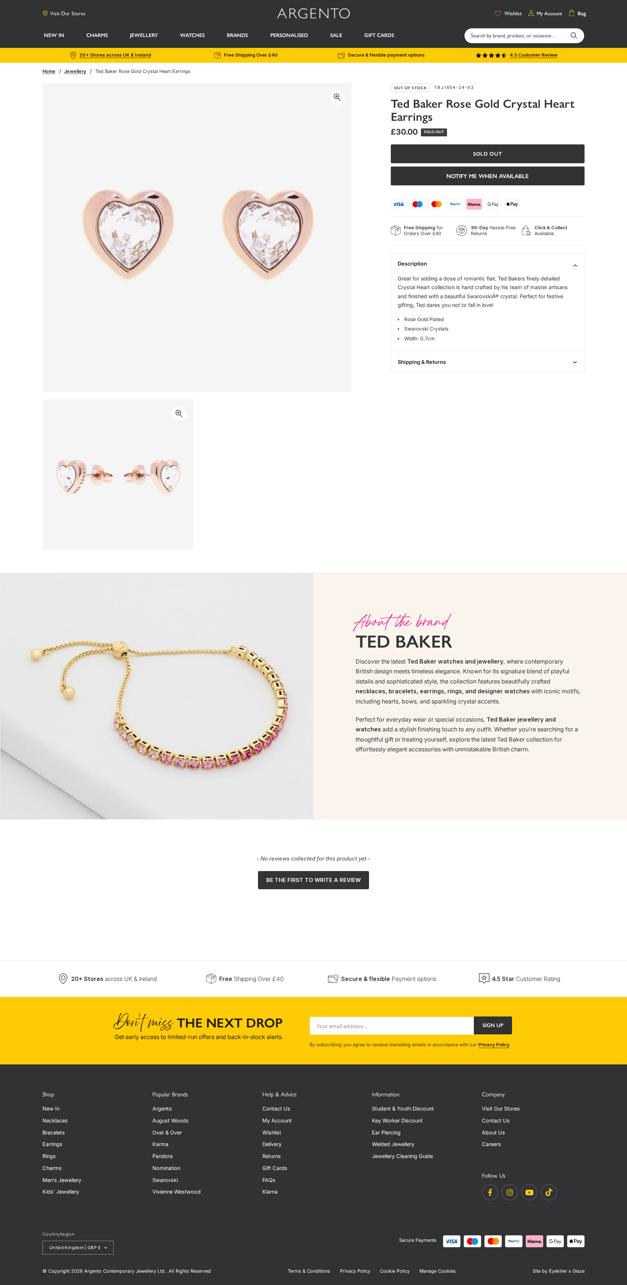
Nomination (166, 1168)
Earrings (52, 1144)
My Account (277, 1120)
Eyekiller (558, 1271)
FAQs (268, 1180)
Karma (160, 1144)
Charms (52, 1168)
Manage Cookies (437, 1271)
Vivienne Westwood (176, 1191)
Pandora (162, 1156)
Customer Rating (526, 978)
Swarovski (165, 1180)
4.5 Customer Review (534, 55)
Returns (271, 1156)
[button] (97, 36)
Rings (49, 1156)
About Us (493, 1132)
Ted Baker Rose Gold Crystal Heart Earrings (142, 71)
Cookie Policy (395, 1271)
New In (51, 1108)
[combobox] (524, 35)
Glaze (579, 1271)
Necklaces (55, 1120)
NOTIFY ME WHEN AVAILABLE (487, 175)
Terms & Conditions (309, 1271)
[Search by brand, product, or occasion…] (574, 35)
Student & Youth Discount (403, 1108)
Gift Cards (274, 1168)
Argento (162, 1108)
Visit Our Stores (68, 13)
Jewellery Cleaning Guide (402, 1156)
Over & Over (167, 1132)
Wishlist (271, 1132)
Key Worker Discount (397, 1120)
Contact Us (276, 1108)
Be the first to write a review (313, 879)
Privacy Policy (493, 1044)
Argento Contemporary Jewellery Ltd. (125, 1271)
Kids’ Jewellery (60, 1191)
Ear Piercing (386, 1132)
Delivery (272, 1144)
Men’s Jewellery (61, 1180)
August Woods (170, 1120)
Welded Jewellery (393, 1144)
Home (49, 71)
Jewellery (75, 71)
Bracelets (53, 1132)
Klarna (270, 1191)
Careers (491, 1144)
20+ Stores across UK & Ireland (115, 55)
